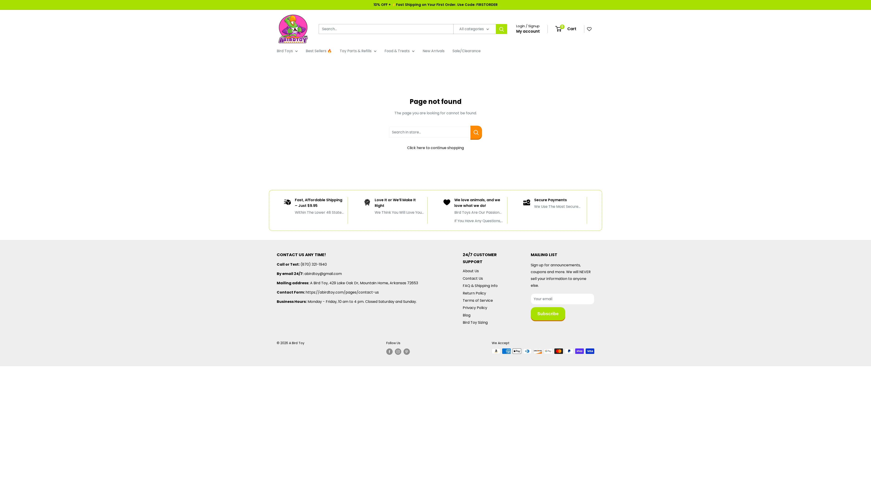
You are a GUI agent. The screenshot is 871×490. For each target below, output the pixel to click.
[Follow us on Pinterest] (407, 351)
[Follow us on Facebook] (389, 351)
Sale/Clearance (467, 51)
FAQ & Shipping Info (480, 285)
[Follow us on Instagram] (398, 351)
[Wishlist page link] (589, 29)
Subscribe (548, 313)
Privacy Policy (475, 307)
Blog (466, 315)
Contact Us (473, 278)
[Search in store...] (476, 132)
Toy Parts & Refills (356, 51)
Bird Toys (285, 51)
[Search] (501, 29)
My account (528, 31)
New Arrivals (434, 51)
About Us (471, 271)
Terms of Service (478, 300)
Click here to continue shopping (435, 147)
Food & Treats (397, 51)
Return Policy (474, 293)
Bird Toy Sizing (475, 322)
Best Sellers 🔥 (319, 51)
